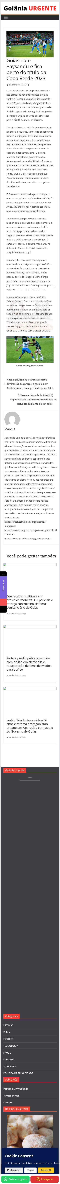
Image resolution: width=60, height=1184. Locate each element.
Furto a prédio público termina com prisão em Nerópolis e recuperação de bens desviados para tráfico (28, 664)
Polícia (6, 1032)
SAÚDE (7, 1052)
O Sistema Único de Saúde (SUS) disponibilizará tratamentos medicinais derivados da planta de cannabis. (31, 399)
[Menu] (5, 17)
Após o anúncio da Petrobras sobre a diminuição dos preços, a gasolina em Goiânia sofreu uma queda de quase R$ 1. (30, 384)
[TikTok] (3, 609)
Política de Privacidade (15, 1088)
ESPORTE (8, 1039)
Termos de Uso (11, 1095)
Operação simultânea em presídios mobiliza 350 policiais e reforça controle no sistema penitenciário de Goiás (29, 602)
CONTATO (8, 1059)
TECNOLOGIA (10, 1045)
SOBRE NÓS (9, 1066)
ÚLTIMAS (8, 1025)
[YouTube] (3, 602)
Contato (7, 1102)
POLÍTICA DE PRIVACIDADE (18, 1073)
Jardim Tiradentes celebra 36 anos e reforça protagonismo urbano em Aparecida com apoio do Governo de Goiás (29, 725)
